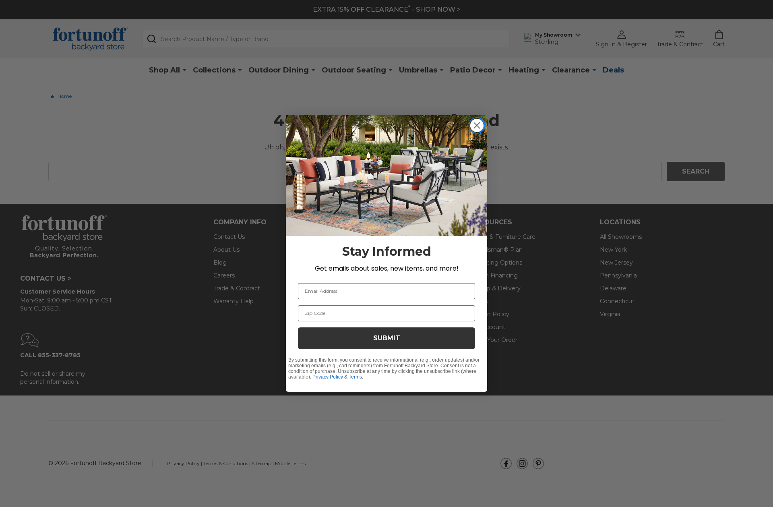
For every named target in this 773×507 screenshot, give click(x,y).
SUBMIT (386, 338)
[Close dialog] (477, 125)
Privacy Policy (327, 377)
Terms (355, 377)
